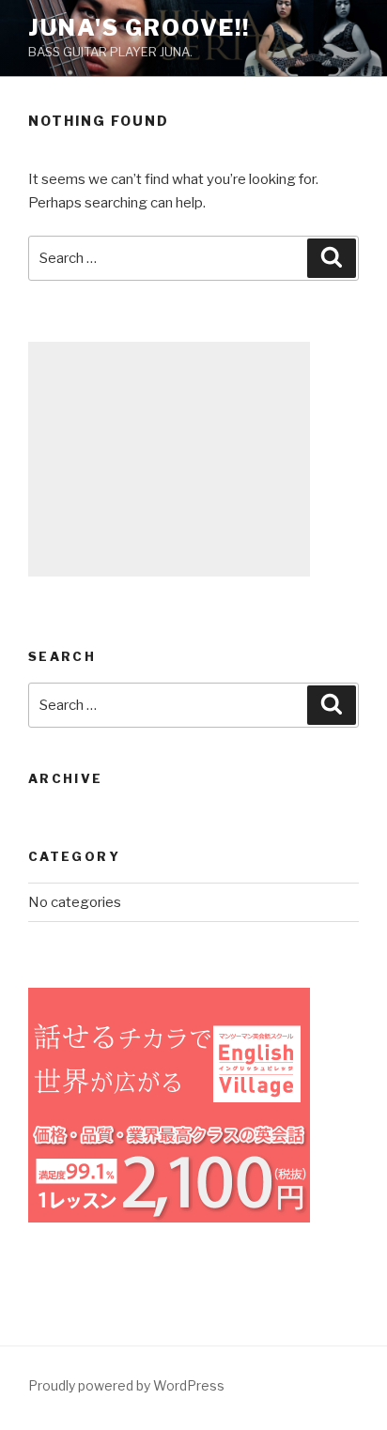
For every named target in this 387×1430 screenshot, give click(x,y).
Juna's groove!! (139, 27)
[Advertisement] (169, 459)
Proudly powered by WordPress (126, 1385)
